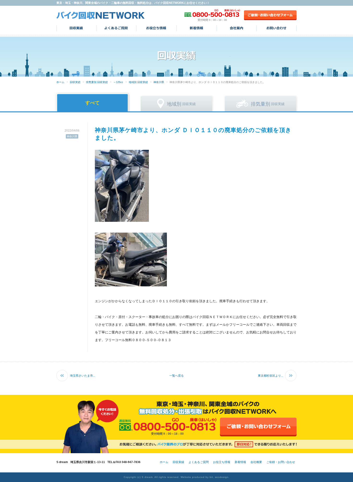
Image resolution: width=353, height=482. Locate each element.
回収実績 (76, 28)
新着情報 (197, 28)
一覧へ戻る (176, 375)
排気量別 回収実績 (97, 82)
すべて (92, 102)
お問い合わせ (276, 28)
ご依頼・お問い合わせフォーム (270, 15)
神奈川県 (158, 82)
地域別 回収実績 (138, 82)
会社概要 (256, 462)
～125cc (118, 82)
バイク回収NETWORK (100, 15)
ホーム (60, 82)
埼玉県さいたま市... (82, 375)
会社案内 (236, 28)
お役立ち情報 (156, 28)
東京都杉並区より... (270, 375)
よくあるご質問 (116, 28)
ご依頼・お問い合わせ (280, 462)
